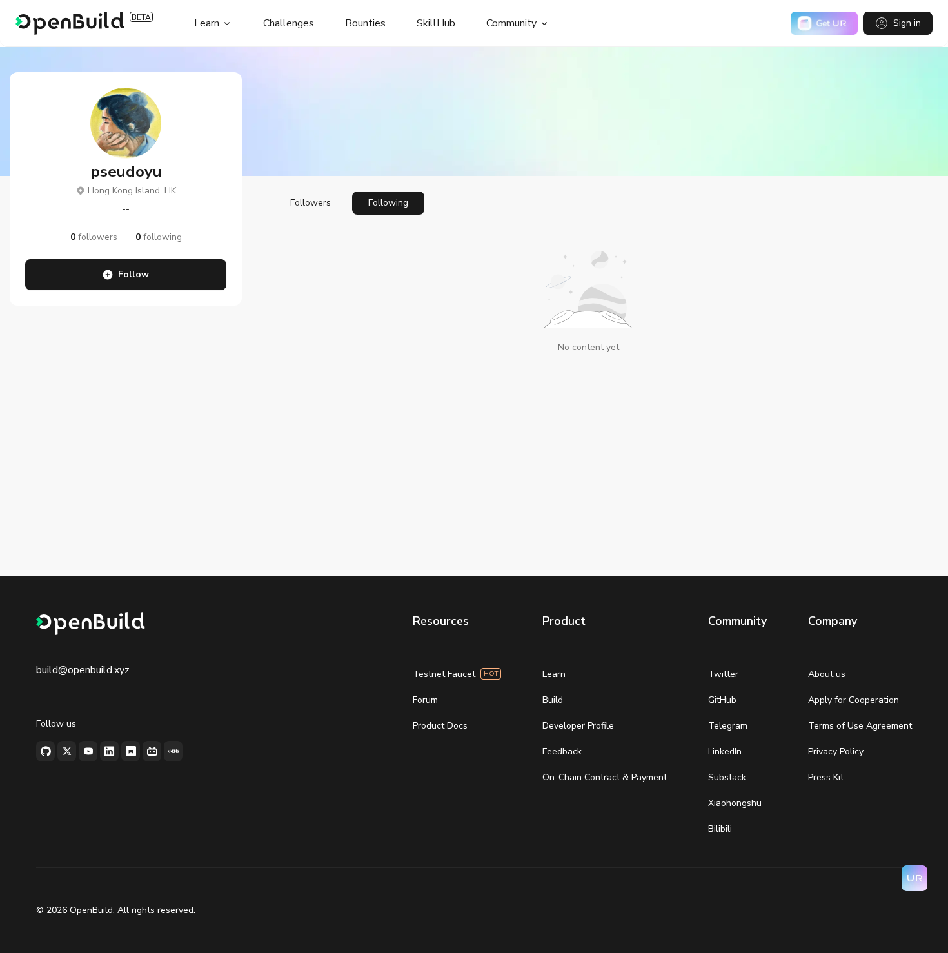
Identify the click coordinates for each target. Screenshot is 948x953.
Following (388, 203)
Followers (310, 203)
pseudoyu (126, 171)
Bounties (365, 23)
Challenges (288, 23)
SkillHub (436, 23)
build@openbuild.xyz (83, 670)
